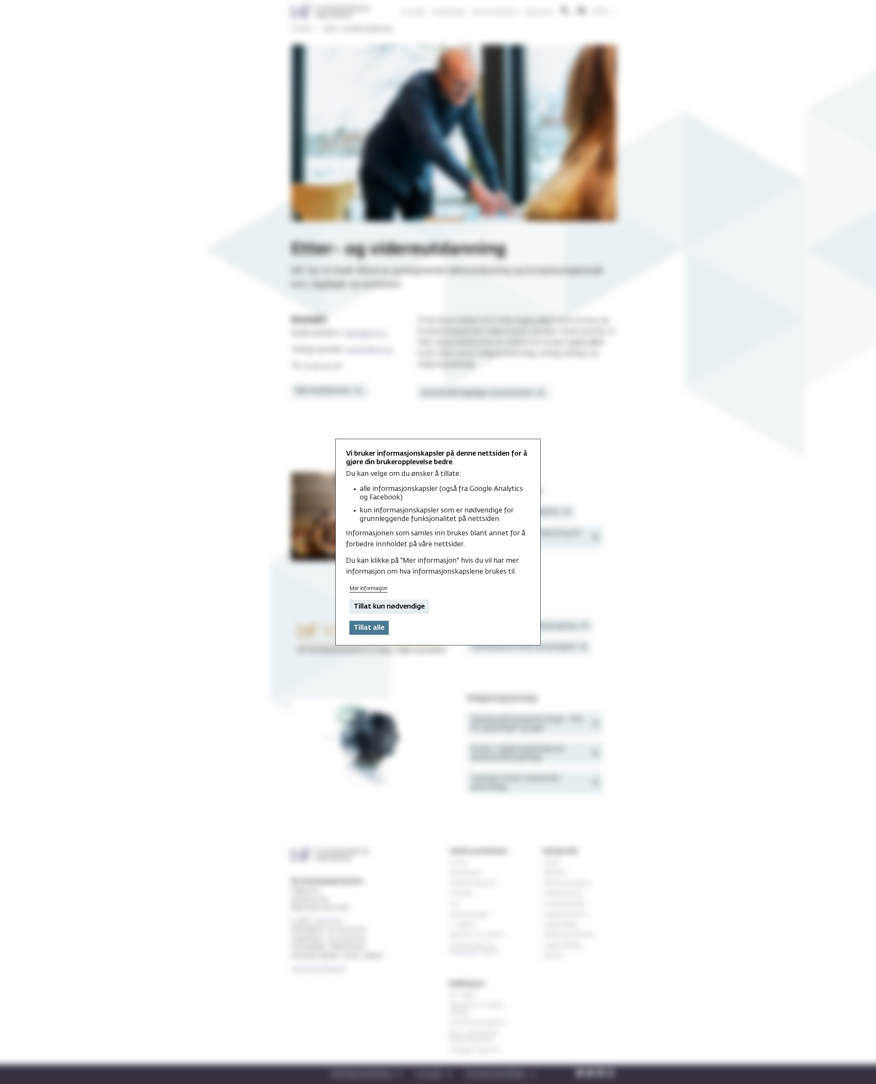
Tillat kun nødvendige (389, 606)
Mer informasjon (368, 588)
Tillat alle (369, 627)
